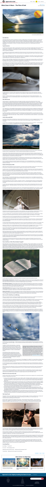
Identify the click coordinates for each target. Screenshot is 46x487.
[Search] (42, 478)
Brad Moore (43, 4)
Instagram (8, 480)
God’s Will (36, 453)
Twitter (8, 481)
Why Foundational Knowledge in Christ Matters (22, 469)
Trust (43, 453)
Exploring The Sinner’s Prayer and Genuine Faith (37, 469)
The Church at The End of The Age (7, 468)
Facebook (8, 479)
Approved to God (10, 1)
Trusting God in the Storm (36, 355)
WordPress (31, 485)
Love (40, 453)
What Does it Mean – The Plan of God (13, 5)
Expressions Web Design (20, 485)
